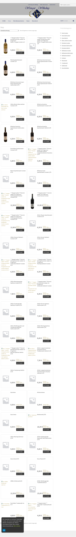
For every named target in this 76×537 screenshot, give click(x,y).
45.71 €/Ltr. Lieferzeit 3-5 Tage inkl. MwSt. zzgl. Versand (47, 426)
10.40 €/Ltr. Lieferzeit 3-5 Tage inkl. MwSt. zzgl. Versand (47, 183)
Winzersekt (64, 60)
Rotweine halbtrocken (67, 45)
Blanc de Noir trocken (67, 40)
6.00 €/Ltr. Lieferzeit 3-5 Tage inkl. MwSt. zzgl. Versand (20, 72)
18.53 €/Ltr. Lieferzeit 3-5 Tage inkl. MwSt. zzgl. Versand (47, 205)
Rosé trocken (65, 33)
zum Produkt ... (20, 52)
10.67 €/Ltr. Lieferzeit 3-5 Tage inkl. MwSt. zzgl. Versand (20, 116)
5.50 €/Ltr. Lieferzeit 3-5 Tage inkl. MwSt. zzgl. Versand (20, 50)
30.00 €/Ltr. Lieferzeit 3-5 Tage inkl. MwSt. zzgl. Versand (47, 493)
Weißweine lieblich (66, 55)
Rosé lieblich (65, 38)
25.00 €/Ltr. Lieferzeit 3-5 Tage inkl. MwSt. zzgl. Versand (20, 493)
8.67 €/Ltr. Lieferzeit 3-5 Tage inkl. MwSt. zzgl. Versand (47, 72)
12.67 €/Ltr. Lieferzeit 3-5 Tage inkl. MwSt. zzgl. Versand (47, 382)
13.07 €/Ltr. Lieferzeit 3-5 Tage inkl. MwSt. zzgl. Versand (47, 449)
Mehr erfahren (17, 526)
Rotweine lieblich (66, 48)
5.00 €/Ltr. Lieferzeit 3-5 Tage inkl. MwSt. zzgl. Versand (47, 50)
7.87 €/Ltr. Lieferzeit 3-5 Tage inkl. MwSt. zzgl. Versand (47, 160)
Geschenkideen (65, 68)
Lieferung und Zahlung (33, 4)
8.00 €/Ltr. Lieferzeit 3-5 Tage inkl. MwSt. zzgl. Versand (20, 183)
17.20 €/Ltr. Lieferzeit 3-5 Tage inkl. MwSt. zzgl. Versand (20, 205)
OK (4, 530)
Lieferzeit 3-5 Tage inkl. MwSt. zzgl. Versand (20, 405)
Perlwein (64, 58)
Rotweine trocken (66, 43)
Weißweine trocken (66, 50)
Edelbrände (64, 65)
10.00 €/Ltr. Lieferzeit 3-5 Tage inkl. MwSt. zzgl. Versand (47, 316)
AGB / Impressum (44, 4)
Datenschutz (52, 4)
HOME (4, 21)
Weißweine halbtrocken (67, 53)
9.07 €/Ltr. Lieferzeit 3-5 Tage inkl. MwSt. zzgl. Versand (20, 160)
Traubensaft (65, 63)
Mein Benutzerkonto (18, 21)
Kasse (27, 21)
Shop (9, 21)
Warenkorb (35, 21)
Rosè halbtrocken (66, 35)
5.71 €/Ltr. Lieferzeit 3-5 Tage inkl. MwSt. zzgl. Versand (20, 515)
